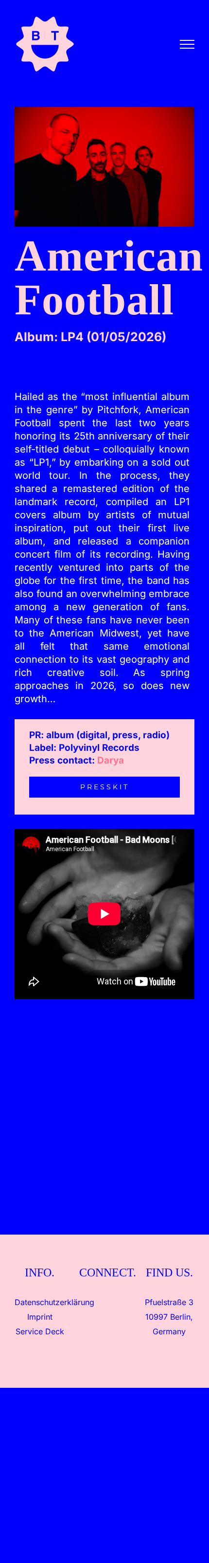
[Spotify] (111, 1302)
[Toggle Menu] (187, 44)
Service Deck (40, 1331)
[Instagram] (83, 1302)
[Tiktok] (97, 1302)
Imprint (39, 1317)
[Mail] (125, 1302)
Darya (110, 760)
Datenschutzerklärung (54, 1302)
